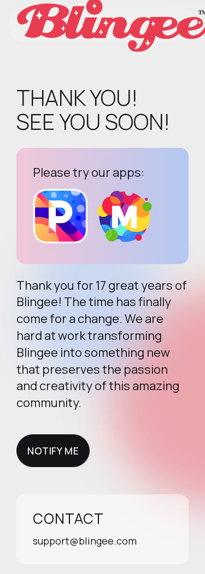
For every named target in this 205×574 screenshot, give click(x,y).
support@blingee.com (85, 540)
